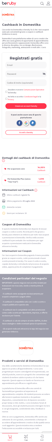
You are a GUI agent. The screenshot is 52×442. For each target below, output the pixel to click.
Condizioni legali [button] (31, 96)
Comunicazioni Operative (33, 89)
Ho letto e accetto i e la (24, 98)
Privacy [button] (11, 99)
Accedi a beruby (26, 132)
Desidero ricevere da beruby (26, 91)
